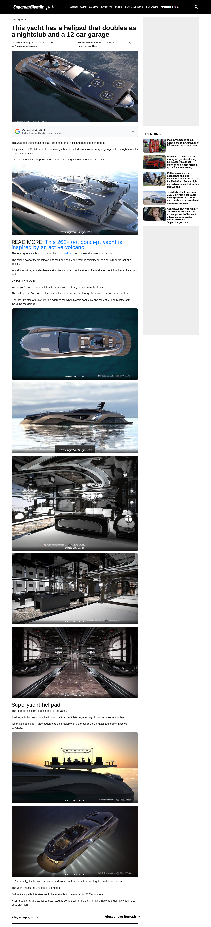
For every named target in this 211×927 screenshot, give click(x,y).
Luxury (93, 6)
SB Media (152, 6)
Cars (83, 6)
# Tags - (25, 917)
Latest (74, 6)
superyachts (30, 917)
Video (118, 6)
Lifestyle (106, 6)
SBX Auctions (134, 6)
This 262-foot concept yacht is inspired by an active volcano (67, 244)
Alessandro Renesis (120, 916)
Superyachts (20, 19)
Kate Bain (92, 46)
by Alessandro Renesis (24, 46)
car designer (66, 253)
